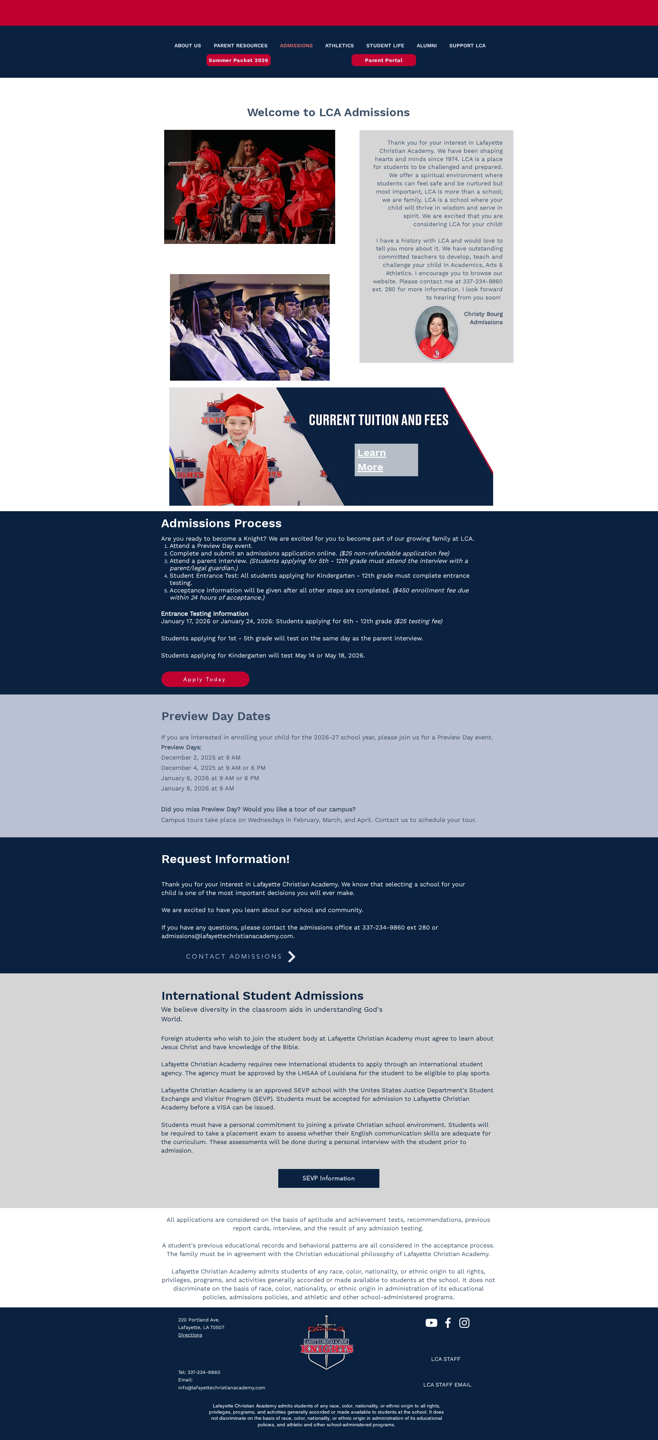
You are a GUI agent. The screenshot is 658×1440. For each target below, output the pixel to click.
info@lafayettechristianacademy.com (221, 1387)
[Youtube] (431, 1323)
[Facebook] (448, 1323)
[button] (186, 45)
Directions (190, 1335)
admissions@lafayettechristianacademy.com (227, 935)
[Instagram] (464, 1323)
